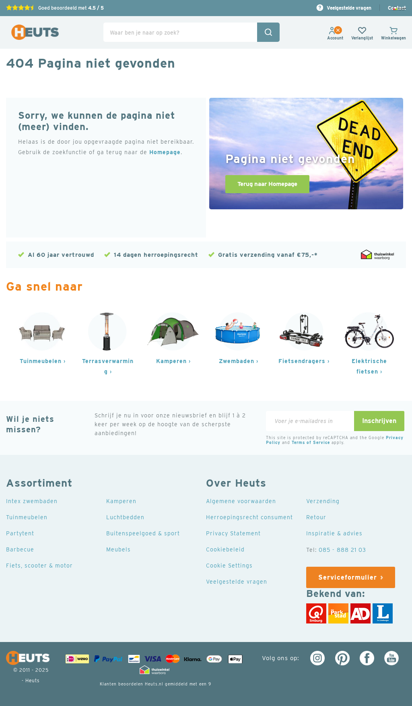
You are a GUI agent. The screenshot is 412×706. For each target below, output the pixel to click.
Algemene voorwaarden (241, 501)
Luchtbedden (125, 517)
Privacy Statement (233, 533)
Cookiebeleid (225, 549)
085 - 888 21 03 (342, 550)
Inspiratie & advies (334, 533)
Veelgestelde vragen (349, 8)
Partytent (20, 533)
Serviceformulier (347, 577)
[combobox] (191, 32)
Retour (316, 517)
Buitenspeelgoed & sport (143, 533)
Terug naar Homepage (267, 184)
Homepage (165, 152)
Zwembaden (236, 361)
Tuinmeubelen (41, 361)
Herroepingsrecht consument (249, 517)
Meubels (118, 549)
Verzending (323, 501)
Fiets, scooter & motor (39, 565)
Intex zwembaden (32, 501)
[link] (335, 37)
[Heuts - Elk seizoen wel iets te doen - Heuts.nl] (35, 32)
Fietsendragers (301, 361)
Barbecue (20, 549)
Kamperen (171, 361)
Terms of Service (311, 442)
